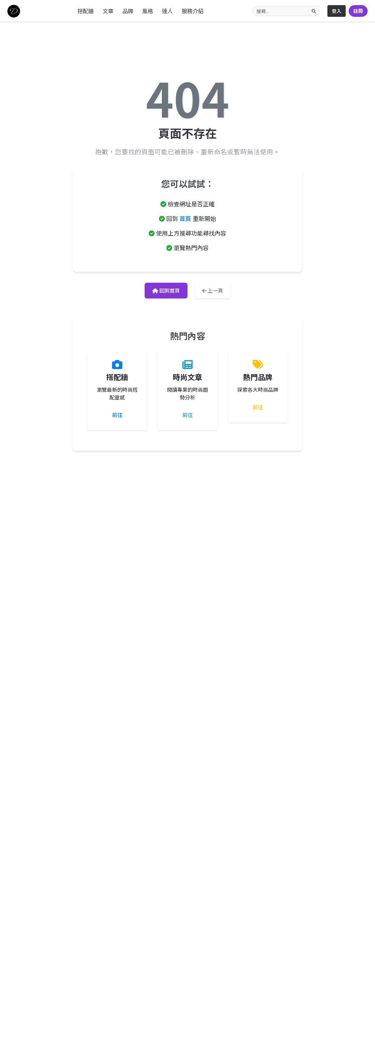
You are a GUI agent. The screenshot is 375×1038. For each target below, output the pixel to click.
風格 (147, 11)
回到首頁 (169, 290)
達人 (167, 11)
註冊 (358, 10)
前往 (117, 414)
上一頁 (215, 290)
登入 (336, 10)
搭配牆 (85, 11)
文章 (108, 11)
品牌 (127, 11)
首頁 (185, 218)
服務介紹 (193, 11)
